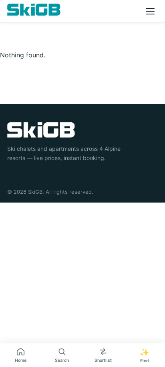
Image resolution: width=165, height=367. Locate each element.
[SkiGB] (33, 10)
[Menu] (150, 11)
